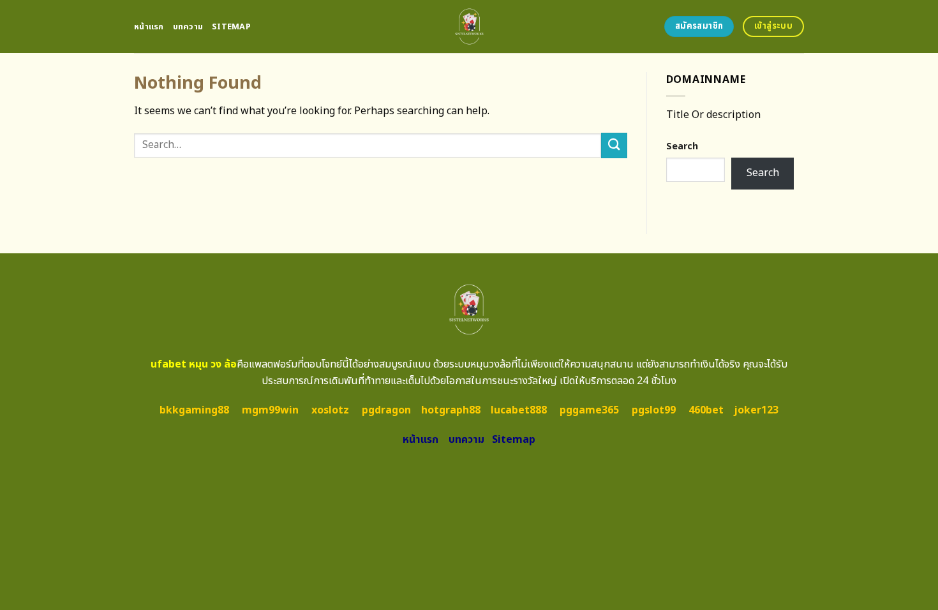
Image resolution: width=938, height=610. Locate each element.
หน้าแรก (149, 26)
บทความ (188, 26)
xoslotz (330, 410)
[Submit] (614, 145)
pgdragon (386, 410)
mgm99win (270, 410)
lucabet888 (519, 410)
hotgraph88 (450, 410)
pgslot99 (654, 410)
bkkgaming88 (194, 410)
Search (682, 146)
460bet (706, 410)
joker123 (756, 410)
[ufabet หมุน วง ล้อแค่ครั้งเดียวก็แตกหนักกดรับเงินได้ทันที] (469, 26)
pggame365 (589, 410)
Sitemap (231, 26)
